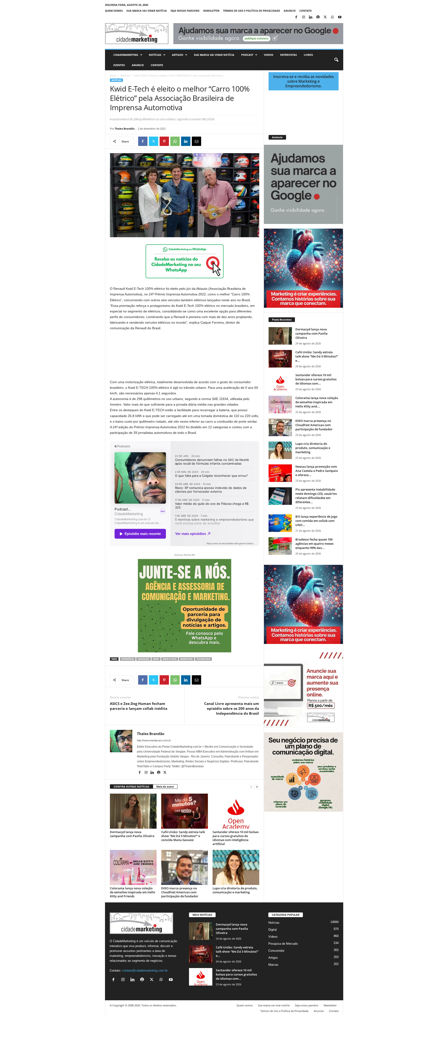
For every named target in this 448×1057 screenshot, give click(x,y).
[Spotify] (318, 17)
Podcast (247, 55)
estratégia (128, 659)
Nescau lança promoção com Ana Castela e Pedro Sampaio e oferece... (316, 470)
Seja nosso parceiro (185, 10)
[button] (336, 60)
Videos (268, 55)
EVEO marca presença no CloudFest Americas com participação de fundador (179, 892)
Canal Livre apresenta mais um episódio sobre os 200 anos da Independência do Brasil (231, 708)
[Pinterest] (164, 141)
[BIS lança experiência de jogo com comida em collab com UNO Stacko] (280, 523)
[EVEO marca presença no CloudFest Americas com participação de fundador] (184, 867)
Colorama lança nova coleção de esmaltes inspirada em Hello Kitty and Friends (132, 892)
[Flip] (207, 141)
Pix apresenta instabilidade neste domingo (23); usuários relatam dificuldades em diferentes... (316, 495)
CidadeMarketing (125, 55)
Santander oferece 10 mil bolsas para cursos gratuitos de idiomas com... (315, 379)
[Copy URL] (218, 141)
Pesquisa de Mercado (283, 943)
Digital (272, 929)
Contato (305, 10)
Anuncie (290, 10)
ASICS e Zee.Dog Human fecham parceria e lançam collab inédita (138, 706)
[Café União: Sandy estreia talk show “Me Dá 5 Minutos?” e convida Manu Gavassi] (184, 811)
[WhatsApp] (332, 17)
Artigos (177, 55)
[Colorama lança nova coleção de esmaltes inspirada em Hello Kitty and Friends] (133, 867)
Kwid (156, 659)
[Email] (196, 141)
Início (113, 75)
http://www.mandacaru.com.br (154, 740)
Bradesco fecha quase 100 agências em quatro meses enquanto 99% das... (314, 543)
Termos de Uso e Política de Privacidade (251, 10)
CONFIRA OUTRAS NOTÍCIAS (131, 786)
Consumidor (276, 950)
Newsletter (211, 10)
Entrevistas (288, 55)
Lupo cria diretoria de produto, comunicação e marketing (235, 890)
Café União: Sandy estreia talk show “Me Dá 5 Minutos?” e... (316, 356)
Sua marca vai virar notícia (146, 10)
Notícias (155, 55)
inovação (143, 659)
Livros (308, 55)
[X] (325, 17)
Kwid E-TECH (169, 659)
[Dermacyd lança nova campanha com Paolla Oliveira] (133, 811)
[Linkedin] (311, 17)
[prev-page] (251, 786)
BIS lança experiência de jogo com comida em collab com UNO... (316, 520)
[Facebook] (296, 17)
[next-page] (257, 786)
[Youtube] (340, 17)
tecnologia (203, 659)
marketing (186, 659)
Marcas (273, 964)
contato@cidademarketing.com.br (145, 970)
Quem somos (114, 10)
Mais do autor (165, 786)
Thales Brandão (125, 128)
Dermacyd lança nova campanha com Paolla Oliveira (132, 834)
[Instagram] (303, 17)
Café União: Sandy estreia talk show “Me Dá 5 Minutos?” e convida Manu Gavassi (183, 836)
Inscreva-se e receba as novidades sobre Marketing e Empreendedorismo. (303, 81)
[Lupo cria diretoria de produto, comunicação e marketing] (236, 867)
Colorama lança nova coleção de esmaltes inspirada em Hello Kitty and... (316, 402)
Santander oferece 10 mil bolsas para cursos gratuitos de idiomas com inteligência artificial (236, 838)
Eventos (119, 65)
